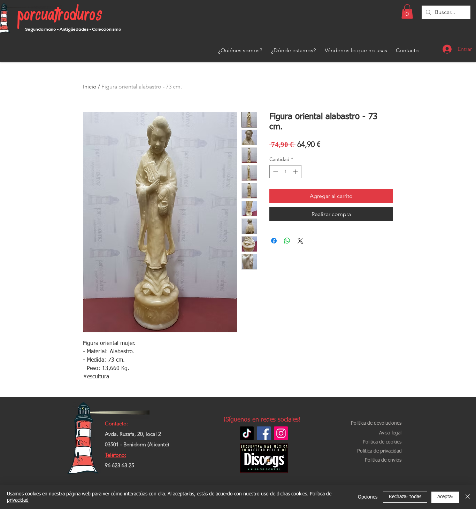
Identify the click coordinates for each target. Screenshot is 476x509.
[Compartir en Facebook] (274, 241)
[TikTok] (247, 433)
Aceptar (445, 496)
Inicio (90, 86)
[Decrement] (274, 171)
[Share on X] (300, 241)
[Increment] (296, 171)
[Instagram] (281, 433)
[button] (407, 11)
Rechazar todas (405, 496)
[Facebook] (264, 433)
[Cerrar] (467, 497)
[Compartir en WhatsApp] (287, 241)
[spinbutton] (285, 171)
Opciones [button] (367, 497)
